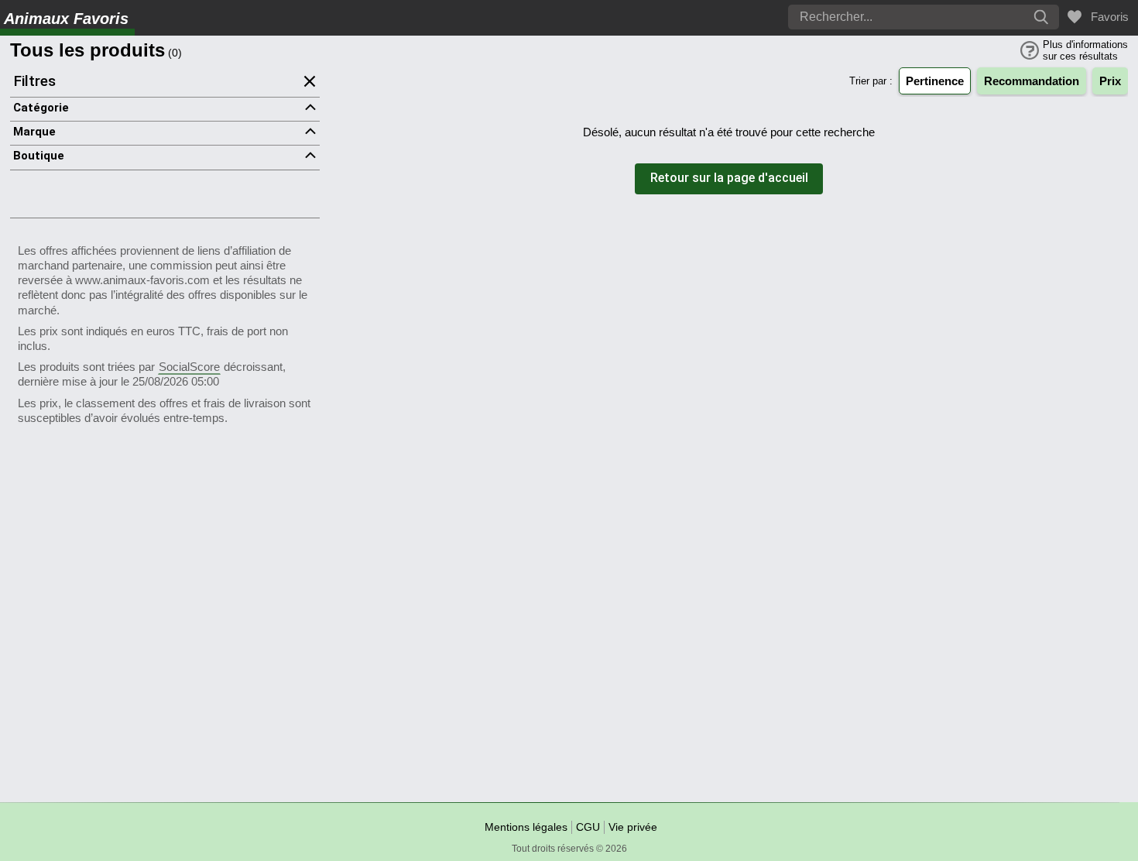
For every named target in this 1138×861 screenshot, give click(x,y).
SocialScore (189, 366)
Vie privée (632, 827)
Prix (1110, 80)
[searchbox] (878, 17)
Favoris (1107, 16)
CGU (588, 827)
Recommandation (1031, 80)
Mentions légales (526, 827)
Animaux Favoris (66, 18)
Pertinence (935, 80)
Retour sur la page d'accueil (729, 178)
